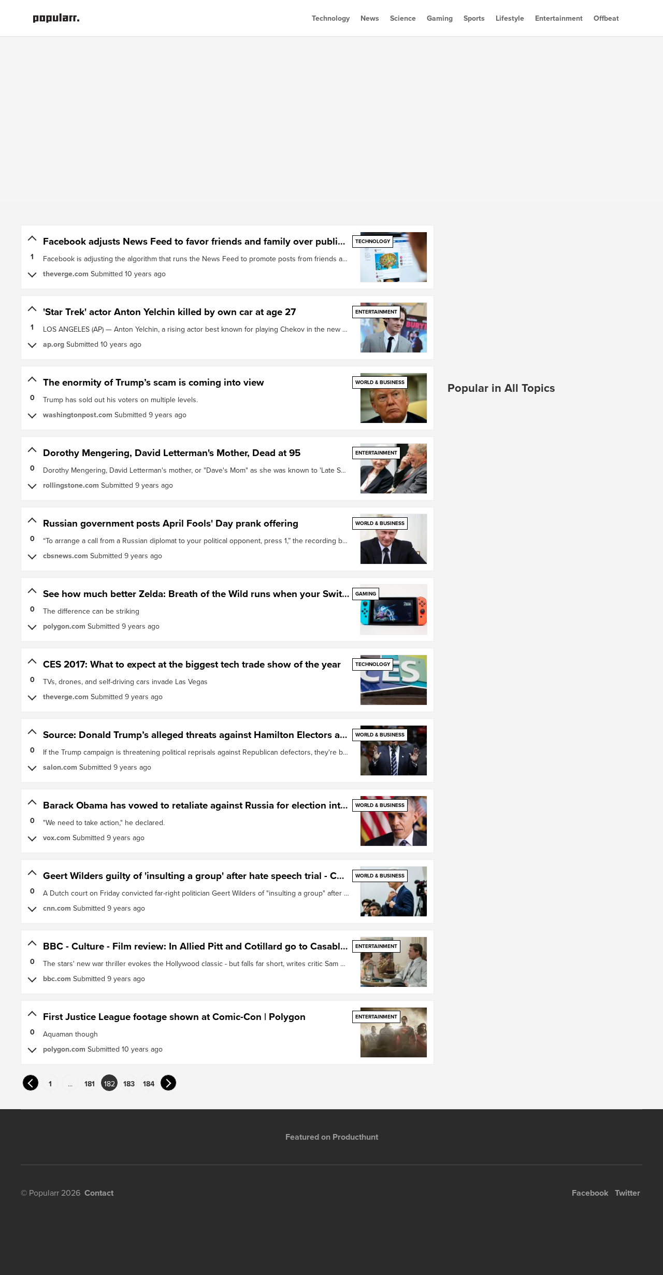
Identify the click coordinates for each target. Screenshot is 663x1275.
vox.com (56, 837)
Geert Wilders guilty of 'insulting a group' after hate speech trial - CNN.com (207, 876)
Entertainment (559, 18)
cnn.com (57, 908)
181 (89, 1084)
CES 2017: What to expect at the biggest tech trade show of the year (192, 664)
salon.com (60, 767)
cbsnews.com (65, 555)
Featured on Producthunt (331, 1137)
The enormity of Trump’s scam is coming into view (153, 382)
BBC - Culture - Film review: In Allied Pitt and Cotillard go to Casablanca (202, 946)
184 (148, 1084)
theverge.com (66, 273)
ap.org (53, 344)
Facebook (590, 1193)
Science (403, 18)
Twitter (627, 1193)
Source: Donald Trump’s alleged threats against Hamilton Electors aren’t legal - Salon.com (240, 735)
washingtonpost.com (77, 414)
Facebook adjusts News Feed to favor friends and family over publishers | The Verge (228, 241)
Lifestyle (510, 18)
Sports (474, 18)
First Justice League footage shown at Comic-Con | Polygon (174, 1017)
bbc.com (57, 978)
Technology (331, 18)
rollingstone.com (71, 485)
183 (129, 1084)
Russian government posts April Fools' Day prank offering (170, 523)
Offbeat (606, 18)
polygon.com (64, 626)
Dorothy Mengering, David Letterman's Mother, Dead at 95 (171, 453)
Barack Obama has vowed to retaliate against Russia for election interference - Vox (225, 805)
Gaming (440, 18)
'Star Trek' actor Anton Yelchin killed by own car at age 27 (169, 312)
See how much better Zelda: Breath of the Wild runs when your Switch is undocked (225, 594)
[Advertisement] (331, 119)
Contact (98, 1193)
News (370, 18)
